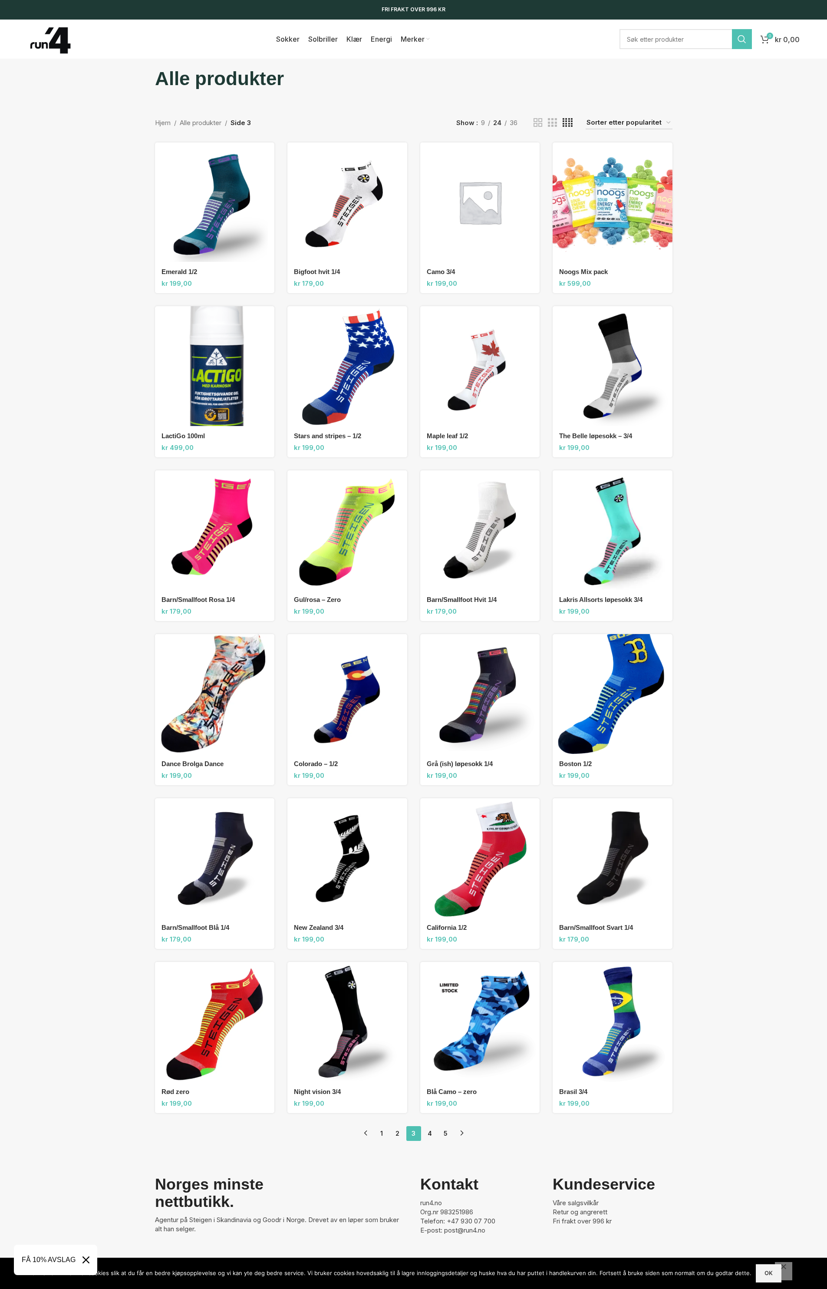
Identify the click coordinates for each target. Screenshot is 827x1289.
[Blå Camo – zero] (480, 1022)
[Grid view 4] (568, 123)
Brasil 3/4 (573, 1091)
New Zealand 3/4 (318, 927)
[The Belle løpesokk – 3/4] (612, 366)
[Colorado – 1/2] (347, 694)
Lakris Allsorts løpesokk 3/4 (600, 599)
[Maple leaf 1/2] (480, 366)
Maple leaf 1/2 (447, 436)
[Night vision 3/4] (347, 1022)
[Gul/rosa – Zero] (347, 530)
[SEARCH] (742, 39)
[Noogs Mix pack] (612, 202)
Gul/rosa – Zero (317, 599)
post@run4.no (464, 1230)
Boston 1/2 (575, 763)
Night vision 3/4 (317, 1091)
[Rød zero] (215, 1022)
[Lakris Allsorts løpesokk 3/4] (612, 530)
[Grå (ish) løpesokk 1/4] (480, 694)
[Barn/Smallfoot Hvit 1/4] (480, 530)
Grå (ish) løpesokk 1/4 (460, 763)
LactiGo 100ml (183, 436)
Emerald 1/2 (179, 271)
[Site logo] (50, 38)
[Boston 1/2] (612, 694)
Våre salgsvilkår (576, 1203)
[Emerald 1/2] (215, 202)
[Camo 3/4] (480, 202)
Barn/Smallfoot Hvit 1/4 (462, 599)
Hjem (163, 123)
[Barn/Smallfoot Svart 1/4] (612, 858)
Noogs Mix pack (583, 271)
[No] (783, 1271)
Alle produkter (200, 123)
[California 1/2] (480, 858)
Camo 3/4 (441, 271)
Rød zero (175, 1091)
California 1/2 (447, 927)
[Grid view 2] (538, 123)
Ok (768, 1272)
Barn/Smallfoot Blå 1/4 (195, 927)
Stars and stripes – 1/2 (327, 436)
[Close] (85, 1260)
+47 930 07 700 (471, 1221)
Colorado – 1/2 (316, 763)
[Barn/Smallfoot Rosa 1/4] (215, 530)
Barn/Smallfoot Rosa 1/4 (198, 599)
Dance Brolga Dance (192, 763)
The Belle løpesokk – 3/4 (595, 436)
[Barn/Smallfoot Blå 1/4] (215, 858)
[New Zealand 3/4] (347, 858)
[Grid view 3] (552, 123)
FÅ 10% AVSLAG (49, 1259)
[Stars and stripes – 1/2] (347, 366)
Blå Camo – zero (452, 1091)
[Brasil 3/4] (612, 1022)
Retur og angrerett (580, 1212)
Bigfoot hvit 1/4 (317, 271)
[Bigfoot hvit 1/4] (347, 202)
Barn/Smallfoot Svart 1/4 (596, 927)
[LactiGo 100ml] (215, 366)
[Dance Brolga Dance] (215, 694)
